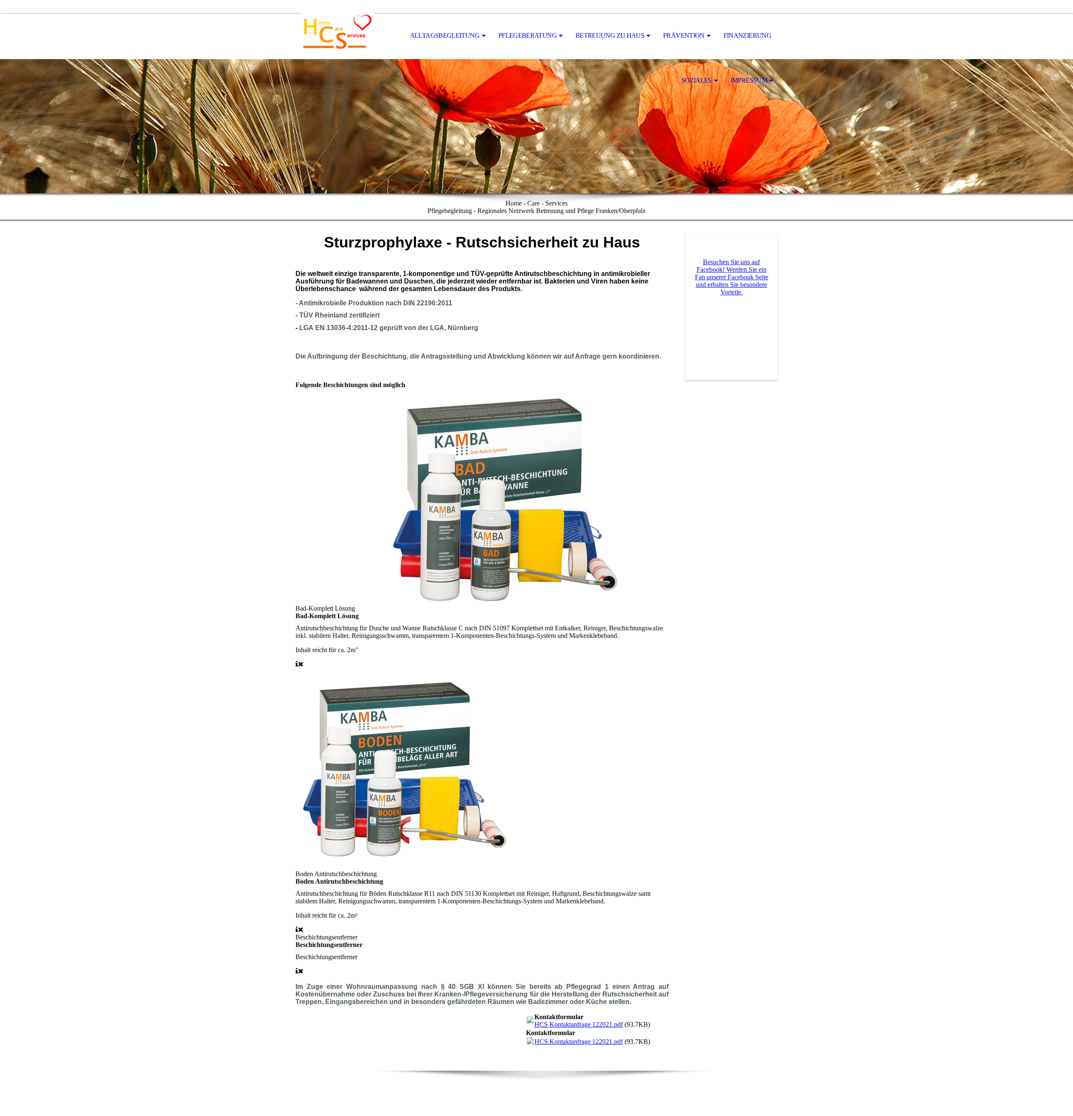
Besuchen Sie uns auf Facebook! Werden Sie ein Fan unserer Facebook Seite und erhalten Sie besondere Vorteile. (731, 277)
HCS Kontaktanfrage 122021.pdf (578, 1024)
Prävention (684, 35)
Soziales (697, 80)
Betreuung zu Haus (609, 35)
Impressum (749, 80)
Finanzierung (747, 35)
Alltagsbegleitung (444, 35)
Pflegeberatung (527, 35)
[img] (337, 36)
